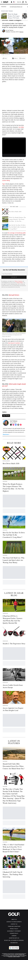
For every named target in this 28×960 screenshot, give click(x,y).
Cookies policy (14, 933)
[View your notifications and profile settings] (11, 2)
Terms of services (18, 281)
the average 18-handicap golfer (17, 233)
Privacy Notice (20, 282)
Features (21, 31)
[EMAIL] (18, 425)
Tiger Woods (6, 415)
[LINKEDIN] (16, 425)
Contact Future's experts (14, 921)
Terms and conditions (14, 926)
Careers (14, 935)
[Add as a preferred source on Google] (14, 947)
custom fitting (6, 180)
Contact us (14, 924)
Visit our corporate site (19, 954)
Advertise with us (14, 938)
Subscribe (19, 2)
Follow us (16, 58)
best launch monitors (14, 343)
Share (6, 58)
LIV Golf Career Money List (16, 6)
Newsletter (23, 58)
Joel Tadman (10, 30)
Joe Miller (21, 127)
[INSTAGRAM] (13, 425)
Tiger (3, 184)
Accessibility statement (14, 931)
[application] (14, 146)
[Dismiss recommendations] (26, 11)
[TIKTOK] (21, 425)
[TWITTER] (11, 425)
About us (14, 919)
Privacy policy (14, 928)
